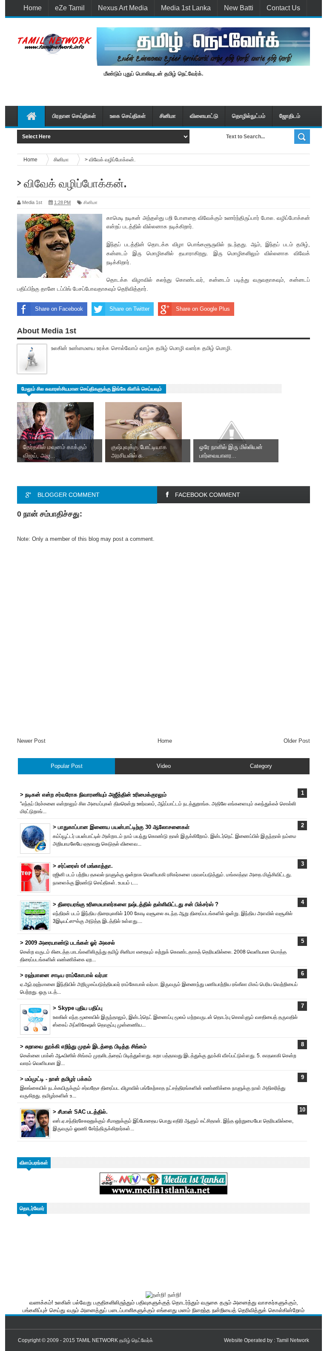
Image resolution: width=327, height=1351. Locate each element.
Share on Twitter (129, 309)
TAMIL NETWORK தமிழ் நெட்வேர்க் (114, 1340)
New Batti (238, 8)
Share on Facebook (59, 309)
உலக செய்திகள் (128, 116)
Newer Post (31, 741)
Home (32, 8)
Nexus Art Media (123, 8)
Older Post (297, 741)
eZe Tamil (70, 8)
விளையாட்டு (204, 116)
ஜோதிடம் (289, 116)
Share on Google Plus (203, 309)
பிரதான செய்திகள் (74, 116)
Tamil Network (292, 1340)
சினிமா (168, 116)
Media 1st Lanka (186, 8)
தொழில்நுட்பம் (248, 116)
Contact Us (283, 8)
